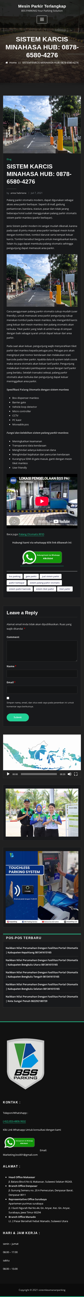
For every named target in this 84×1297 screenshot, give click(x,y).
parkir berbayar (16, 582)
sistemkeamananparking (51, 1290)
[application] (42, 756)
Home (13, 62)
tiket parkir (64, 588)
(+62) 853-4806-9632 (14, 1121)
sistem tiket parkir (45, 588)
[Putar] (8, 774)
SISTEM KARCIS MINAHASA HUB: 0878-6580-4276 (50, 62)
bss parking (15, 576)
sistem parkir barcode (20, 588)
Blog (9, 159)
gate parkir (31, 576)
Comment (13, 637)
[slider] (39, 774)
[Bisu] (69, 774)
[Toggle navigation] (42, 19)
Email (11, 682)
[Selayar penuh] (76, 774)
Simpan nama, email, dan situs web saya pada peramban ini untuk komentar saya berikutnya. (40, 704)
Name (11, 666)
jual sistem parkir (50, 576)
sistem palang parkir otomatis (45, 582)
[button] (42, 756)
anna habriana (16, 193)
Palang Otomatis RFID (31, 534)
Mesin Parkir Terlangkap (42, 6)
